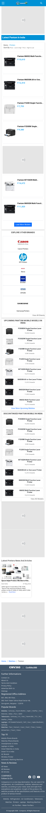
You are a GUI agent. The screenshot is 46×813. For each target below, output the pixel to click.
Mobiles (6, 799)
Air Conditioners (27, 799)
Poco (15, 714)
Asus (29, 722)
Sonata (38, 727)
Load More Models (23, 224)
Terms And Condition (9, 683)
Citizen (18, 730)
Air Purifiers (17, 805)
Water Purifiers (28, 805)
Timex (33, 727)
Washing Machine (34, 802)
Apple (29, 711)
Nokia (10, 714)
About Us (4, 680)
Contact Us (5, 678)
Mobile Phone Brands (9, 738)
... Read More (11, 592)
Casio (22, 727)
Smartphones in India (9, 743)
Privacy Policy (6, 686)
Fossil (27, 727)
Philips (10, 719)
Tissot (13, 730)
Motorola (4, 714)
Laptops (23, 802)
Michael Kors (5, 730)
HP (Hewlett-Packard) (15, 722)
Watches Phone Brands (10, 741)
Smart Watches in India (10, 749)
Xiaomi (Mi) (29, 716)
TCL (36, 716)
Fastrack (16, 727)
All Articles (5, 772)
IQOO (20, 714)
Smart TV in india (7, 751)
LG (19, 716)
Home (6, 45)
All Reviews (5, 769)
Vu (40, 716)
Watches (12, 661)
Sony (23, 716)
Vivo (40, 711)
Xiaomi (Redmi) (20, 711)
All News (4, 766)
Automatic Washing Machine (12, 759)
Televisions (39, 799)
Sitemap (4, 691)
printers (12, 45)
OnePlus (34, 711)
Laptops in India (7, 746)
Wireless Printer (7, 757)
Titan (10, 727)
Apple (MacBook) (37, 722)
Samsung (11, 711)
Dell (24, 722)
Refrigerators (15, 799)
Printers (16, 802)
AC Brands (5, 754)
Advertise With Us (8, 688)
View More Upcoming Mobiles (23, 408)
